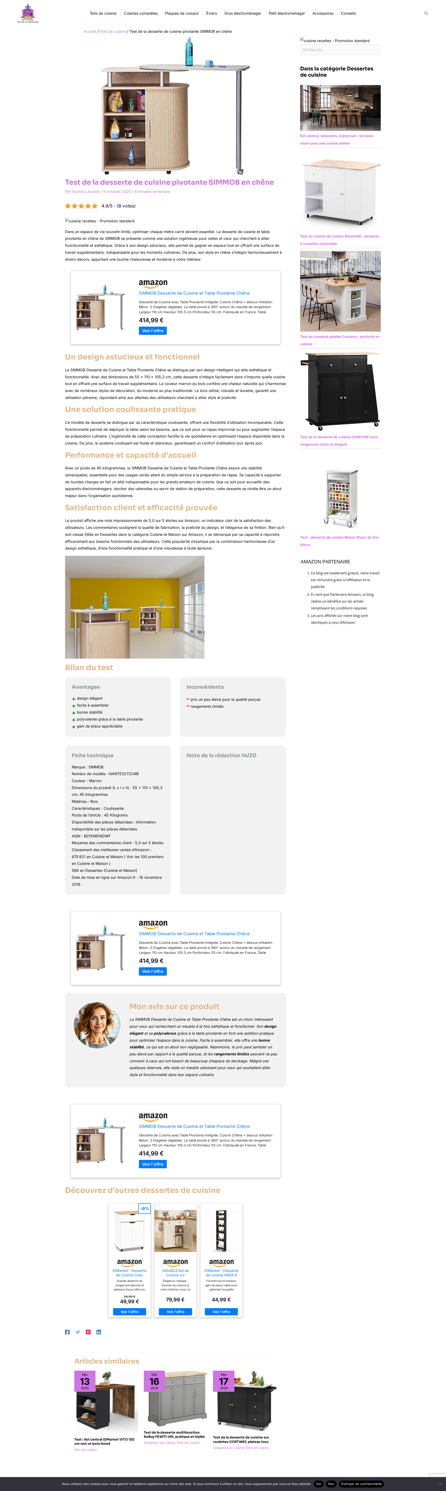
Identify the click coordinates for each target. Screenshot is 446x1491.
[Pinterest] (88, 1331)
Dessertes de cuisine (159, 1443)
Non (331, 1484)
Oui (318, 1484)
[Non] (440, 1484)
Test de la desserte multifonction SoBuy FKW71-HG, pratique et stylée (174, 1434)
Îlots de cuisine (85, 1450)
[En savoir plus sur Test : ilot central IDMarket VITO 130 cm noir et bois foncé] (106, 1401)
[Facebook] (67, 1331)
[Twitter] (77, 1331)
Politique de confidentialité (361, 1484)
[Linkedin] (98, 1331)
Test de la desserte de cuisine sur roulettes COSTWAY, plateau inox (241, 1439)
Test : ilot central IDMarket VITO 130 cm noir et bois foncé (104, 1441)
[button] (426, 13)
